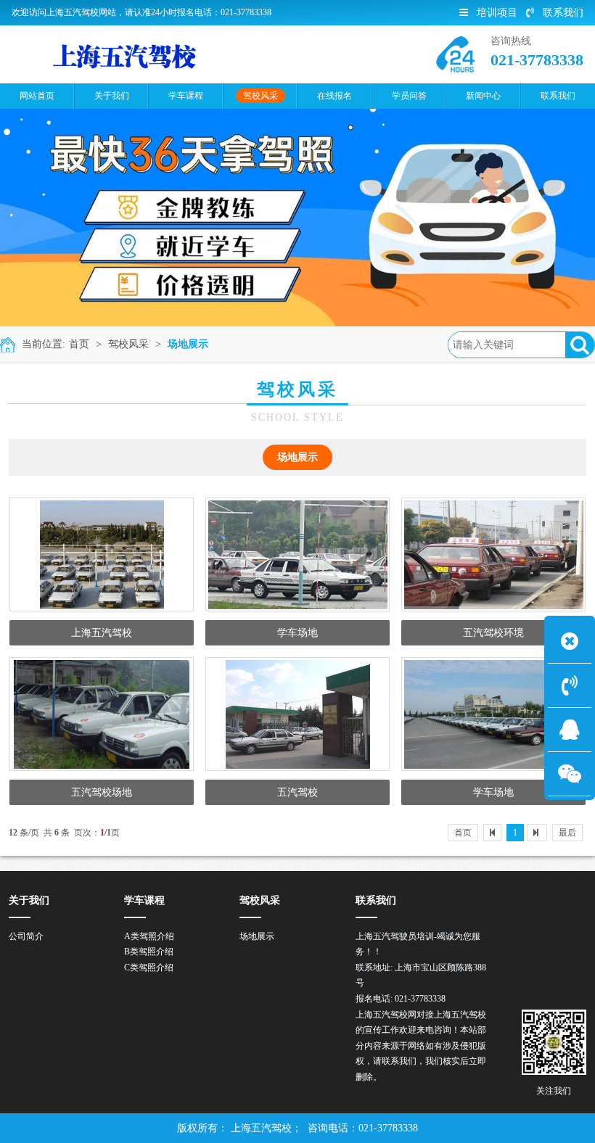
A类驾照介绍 (149, 936)
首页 (79, 344)
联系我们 (563, 12)
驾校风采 (128, 344)
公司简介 (26, 936)
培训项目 (497, 12)
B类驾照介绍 (148, 951)
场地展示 (188, 344)
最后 (567, 833)
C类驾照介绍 (148, 967)
